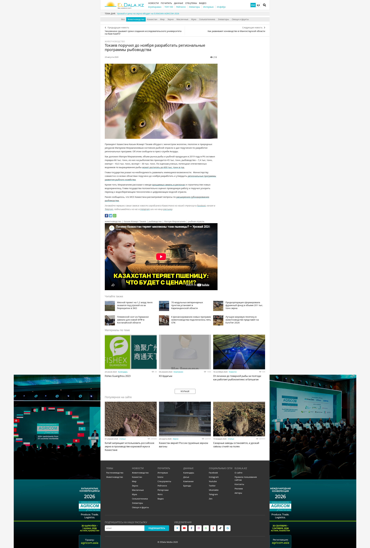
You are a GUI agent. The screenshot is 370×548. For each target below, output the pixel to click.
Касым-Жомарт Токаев (135, 221)
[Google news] (228, 528)
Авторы (238, 493)
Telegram (109, 209)
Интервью (163, 472)
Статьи (122, 439)
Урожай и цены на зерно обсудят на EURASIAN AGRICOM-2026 (148, 13)
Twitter (212, 485)
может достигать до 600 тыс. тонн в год (163, 167)
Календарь (123, 371)
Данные (188, 468)
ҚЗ (258, 5)
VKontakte (214, 490)
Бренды (187, 485)
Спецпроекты (164, 481)
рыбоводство (155, 221)
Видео (161, 498)
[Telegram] (110, 215)
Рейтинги (162, 485)
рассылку (167, 209)
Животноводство (136, 19)
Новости (232, 371)
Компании (178, 371)
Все (123, 19)
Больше (185, 391)
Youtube (213, 481)
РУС (253, 5)
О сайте (238, 472)
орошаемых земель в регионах (168, 184)
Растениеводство (114, 472)
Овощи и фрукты (240, 19)
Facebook (201, 205)
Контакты (239, 484)
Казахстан (152, 19)
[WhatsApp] (114, 215)
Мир (162, 19)
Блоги (160, 477)
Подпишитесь (156, 528)
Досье (186, 477)
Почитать (164, 468)
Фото (160, 494)
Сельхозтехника (207, 19)
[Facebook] (106, 215)
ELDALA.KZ (241, 468)
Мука (193, 19)
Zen (210, 498)
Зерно (171, 19)
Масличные (182, 19)
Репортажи (163, 490)
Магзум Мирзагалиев (175, 221)
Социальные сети (220, 468)
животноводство (113, 221)
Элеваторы (223, 19)
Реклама (239, 488)
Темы (109, 468)
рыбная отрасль (196, 221)
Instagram (145, 209)
